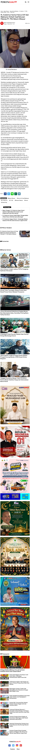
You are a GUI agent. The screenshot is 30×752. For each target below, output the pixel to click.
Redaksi (12, 749)
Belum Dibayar (6, 11)
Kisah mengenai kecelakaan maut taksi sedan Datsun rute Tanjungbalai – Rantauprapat (19, 697)
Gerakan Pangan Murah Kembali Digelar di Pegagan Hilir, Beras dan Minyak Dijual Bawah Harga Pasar (18, 732)
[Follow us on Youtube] (21, 745)
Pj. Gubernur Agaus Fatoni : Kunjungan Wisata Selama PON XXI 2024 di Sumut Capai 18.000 (15, 219)
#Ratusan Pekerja (19, 200)
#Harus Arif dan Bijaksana (23, 198)
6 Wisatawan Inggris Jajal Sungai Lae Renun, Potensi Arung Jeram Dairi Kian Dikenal (19, 683)
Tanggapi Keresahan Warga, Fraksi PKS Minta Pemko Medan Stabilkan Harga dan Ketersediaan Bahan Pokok (14, 379)
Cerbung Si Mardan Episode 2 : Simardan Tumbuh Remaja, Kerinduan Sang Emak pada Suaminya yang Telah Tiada (19, 711)
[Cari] (25, 2)
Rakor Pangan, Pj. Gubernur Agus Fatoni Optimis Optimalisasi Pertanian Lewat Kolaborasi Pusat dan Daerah (13, 212)
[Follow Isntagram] (17, 745)
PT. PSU (26, 11)
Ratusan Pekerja (3, 12)
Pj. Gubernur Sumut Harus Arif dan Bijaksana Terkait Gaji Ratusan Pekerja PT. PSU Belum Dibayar (9, 233)
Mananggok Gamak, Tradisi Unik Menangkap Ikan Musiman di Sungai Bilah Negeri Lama (18, 690)
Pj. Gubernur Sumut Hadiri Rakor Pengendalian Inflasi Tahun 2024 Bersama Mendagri (15, 216)
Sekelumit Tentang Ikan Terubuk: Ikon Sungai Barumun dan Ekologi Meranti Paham (19, 725)
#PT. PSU (11, 200)
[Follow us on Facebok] (9, 745)
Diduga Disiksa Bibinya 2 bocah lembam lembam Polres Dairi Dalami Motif (12, 670)
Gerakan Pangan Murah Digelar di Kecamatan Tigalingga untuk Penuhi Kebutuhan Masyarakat (18, 718)
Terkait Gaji (12, 12)
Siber (18, 749)
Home (2, 11)
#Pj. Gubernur (4, 200)
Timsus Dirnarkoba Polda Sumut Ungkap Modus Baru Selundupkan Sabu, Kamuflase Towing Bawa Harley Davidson (14, 313)
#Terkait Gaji (4, 202)
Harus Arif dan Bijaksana (14, 11)
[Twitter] (8, 193)
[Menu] (29, 2)
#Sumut (26, 200)
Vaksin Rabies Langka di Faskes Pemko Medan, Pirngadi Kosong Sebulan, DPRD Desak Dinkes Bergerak (13, 357)
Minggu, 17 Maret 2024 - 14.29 (9, 24)
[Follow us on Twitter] (13, 745)
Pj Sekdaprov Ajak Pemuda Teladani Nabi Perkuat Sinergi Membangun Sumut (14, 335)
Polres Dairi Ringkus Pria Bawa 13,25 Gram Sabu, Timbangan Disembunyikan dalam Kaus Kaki (18, 676)
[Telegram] (19, 193)
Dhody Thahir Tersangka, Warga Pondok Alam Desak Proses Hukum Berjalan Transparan (13, 291)
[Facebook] (5, 193)
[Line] (12, 193)
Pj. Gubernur (21, 11)
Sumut (8, 12)
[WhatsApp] (15, 193)
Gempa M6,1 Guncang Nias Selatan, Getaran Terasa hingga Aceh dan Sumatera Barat (18, 704)
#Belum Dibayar (11, 198)
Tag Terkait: (3, 198)
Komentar (28, 23)
